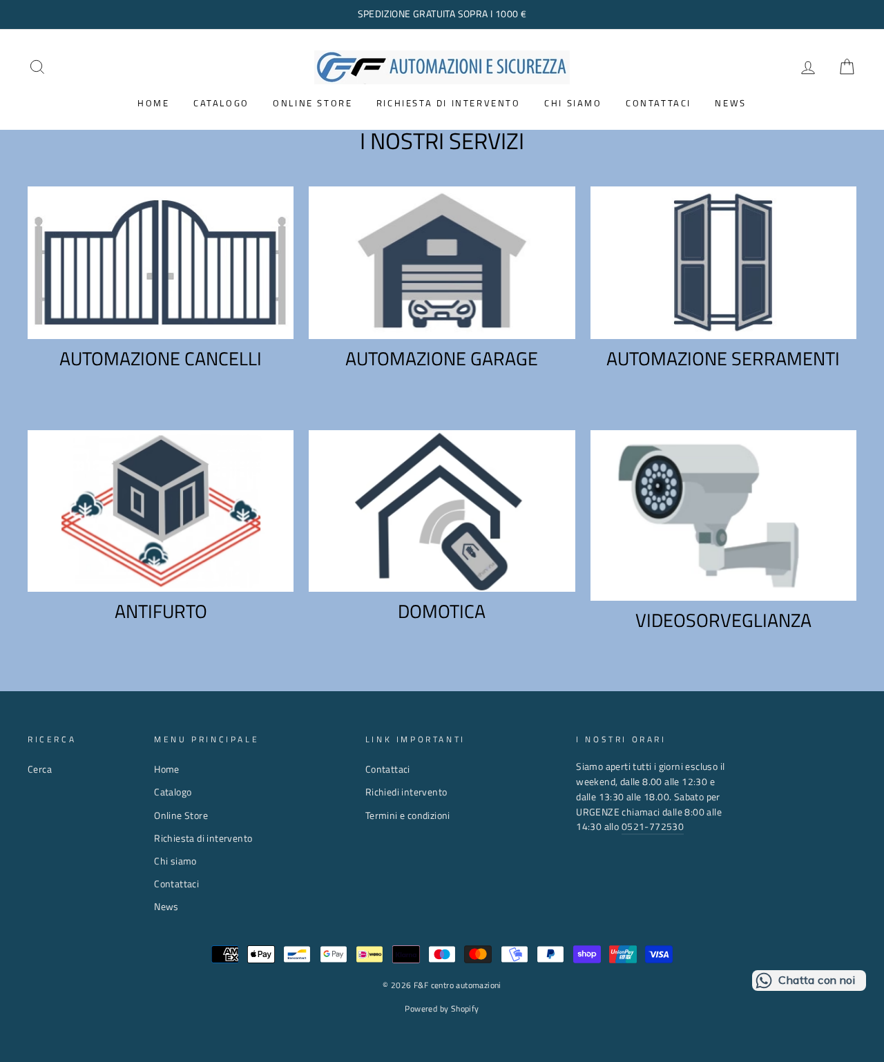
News (730, 103)
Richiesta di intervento (448, 103)
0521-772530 (653, 826)
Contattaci (658, 103)
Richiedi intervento (406, 792)
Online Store (312, 103)
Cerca (40, 769)
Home (153, 103)
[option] (442, 14)
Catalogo (221, 103)
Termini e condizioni (407, 815)
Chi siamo (573, 103)
